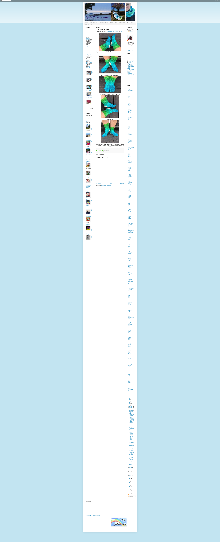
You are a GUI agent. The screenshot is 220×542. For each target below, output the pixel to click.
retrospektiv (130, 289)
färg (129, 154)
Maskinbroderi (130, 232)
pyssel (129, 271)
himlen (129, 183)
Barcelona (130, 92)
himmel (129, 184)
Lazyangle (130, 224)
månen (129, 245)
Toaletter (129, 346)
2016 (129, 478)
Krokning (129, 217)
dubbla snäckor (131, 61)
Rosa (129, 291)
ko (128, 210)
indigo (129, 190)
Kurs (129, 219)
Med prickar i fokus (131, 439)
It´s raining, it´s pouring (131, 461)
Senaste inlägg (98, 183)
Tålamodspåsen (88, 140)
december (131, 406)
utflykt (129, 361)
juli (129, 468)
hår (128, 188)
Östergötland (130, 394)
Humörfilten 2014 (130, 22)
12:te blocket (91, 219)
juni (130, 470)
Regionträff (130, 279)
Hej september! (131, 465)
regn (129, 280)
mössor (129, 250)
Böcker (129, 119)
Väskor (129, 384)
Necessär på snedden (89, 24)
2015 (129, 479)
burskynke (130, 117)
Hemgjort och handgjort (131, 434)
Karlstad (129, 201)
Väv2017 (130, 429)
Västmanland (130, 387)
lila (128, 225)
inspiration (130, 191)
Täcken (129, 357)
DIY (128, 128)
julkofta (129, 195)
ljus (128, 229)
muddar (129, 238)
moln (129, 236)
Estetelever (130, 140)
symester (129, 331)
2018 (129, 403)
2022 (129, 398)
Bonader (129, 109)
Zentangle (129, 390)
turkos (129, 352)
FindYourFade (130, 146)
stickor (129, 323)
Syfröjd (87, 199)
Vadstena (129, 365)
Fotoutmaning (130, 149)
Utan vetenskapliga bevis (131, 452)
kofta (129, 212)
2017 (129, 405)
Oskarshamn (130, 259)
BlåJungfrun (130, 104)
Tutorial (129, 353)
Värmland (129, 383)
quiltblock (130, 77)
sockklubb (129, 310)
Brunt (129, 113)
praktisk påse (130, 65)
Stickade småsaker (131, 317)
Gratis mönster (130, 166)
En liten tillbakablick (131, 418)
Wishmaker (131, 450)
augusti (130, 467)
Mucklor (129, 237)
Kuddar (129, 218)
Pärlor (129, 274)
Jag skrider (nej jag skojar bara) (131, 443)
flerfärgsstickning (131, 147)
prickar (129, 268)
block (129, 98)
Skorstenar (130, 302)
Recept (129, 278)
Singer (129, 296)
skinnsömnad (130, 298)
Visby (129, 376)
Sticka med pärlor (122, 22)
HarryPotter (130, 177)
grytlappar (129, 167)
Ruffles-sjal (131, 78)
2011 (129, 485)
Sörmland (129, 337)
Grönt (129, 169)
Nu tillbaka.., (87, 187)
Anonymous (87, 36)
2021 (129, 399)
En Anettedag (131, 454)
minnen (129, 233)
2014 (129, 481)
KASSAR (91, 236)
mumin (129, 240)
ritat (128, 290)
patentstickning (130, 265)
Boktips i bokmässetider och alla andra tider (131, 414)
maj (130, 471)
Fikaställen (130, 141)
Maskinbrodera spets (93, 22)
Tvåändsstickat (130, 354)
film (128, 142)
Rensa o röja (130, 284)
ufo (128, 359)
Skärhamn (130, 305)
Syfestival (129, 330)
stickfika (129, 319)
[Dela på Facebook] (106, 150)
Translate (131, 31)
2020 (129, 401)
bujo (129, 116)
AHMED (87, 29)
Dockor (129, 133)
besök (129, 96)
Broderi (129, 112)
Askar (129, 89)
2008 (129, 489)
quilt (129, 275)
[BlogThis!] (104, 150)
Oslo (129, 260)
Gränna (129, 168)
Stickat (129, 318)
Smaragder (131, 422)
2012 (129, 483)
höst (129, 189)
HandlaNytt (130, 176)
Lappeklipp (87, 177)
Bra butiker (130, 110)
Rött (129, 294)
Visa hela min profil (130, 50)
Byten (129, 118)
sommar (129, 312)
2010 (129, 486)
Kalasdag (130, 464)
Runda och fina (131, 426)
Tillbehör (129, 344)
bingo (129, 97)
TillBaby (129, 343)
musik (129, 243)
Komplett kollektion (131, 459)
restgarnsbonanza (131, 288)
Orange (129, 258)
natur (129, 251)
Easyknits (113, 74)
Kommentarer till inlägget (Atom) (106, 185)
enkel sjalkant (131, 60)
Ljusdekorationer (131, 230)
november (131, 407)
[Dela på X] (105, 150)
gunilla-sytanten (88, 216)
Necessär (91, 179)
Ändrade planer (131, 456)
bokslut (129, 106)
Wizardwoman (130, 389)
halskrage (129, 175)
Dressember (130, 134)
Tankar (129, 339)
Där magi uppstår (130, 424)
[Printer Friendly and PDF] (99, 151)
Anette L (130, 40)
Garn (129, 160)
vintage (129, 373)
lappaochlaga (130, 223)
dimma (129, 127)
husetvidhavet (130, 187)
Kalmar (129, 198)
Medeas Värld (88, 124)
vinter (129, 374)
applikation (130, 88)
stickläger (129, 322)
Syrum (129, 332)
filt (128, 143)
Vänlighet (129, 382)
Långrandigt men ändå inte (131, 436)
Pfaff (129, 266)
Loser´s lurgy (98, 51)
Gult (129, 170)
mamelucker (130, 231)
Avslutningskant (130, 90)
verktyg (129, 367)
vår (128, 377)
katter (129, 203)
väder (129, 380)
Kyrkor (129, 222)
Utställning (130, 364)
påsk (129, 272)
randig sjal (131, 59)
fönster (129, 155)
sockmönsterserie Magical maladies (112, 31)
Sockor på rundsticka (113, 22)
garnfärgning (130, 161)
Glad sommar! (91, 165)
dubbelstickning (130, 135)
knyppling (129, 209)
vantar (129, 366)
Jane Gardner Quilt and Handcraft (88, 190)
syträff (129, 333)
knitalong (129, 208)
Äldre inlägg (122, 183)
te (128, 340)
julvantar (129, 196)
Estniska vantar (91, 143)
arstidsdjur (87, 48)
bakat (129, 91)
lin (128, 226)
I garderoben (131, 457)
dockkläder (130, 132)
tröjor (129, 351)
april (130, 472)
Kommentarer (131, 496)
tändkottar (129, 358)
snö (128, 309)
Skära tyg (129, 304)
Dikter (129, 126)
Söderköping (130, 336)
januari (130, 476)
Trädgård (129, 350)
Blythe (129, 103)
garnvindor (130, 162)
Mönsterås (130, 247)
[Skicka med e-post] (103, 150)
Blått (129, 105)
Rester (129, 287)
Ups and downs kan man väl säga (131, 420)
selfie (129, 295)
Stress (129, 325)
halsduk (129, 174)
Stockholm (130, 324)
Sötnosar (129, 338)
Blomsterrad (130, 102)
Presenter (129, 267)
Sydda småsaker (131, 329)
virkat (129, 375)
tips (128, 345)
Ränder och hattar (131, 448)
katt (128, 202)
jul (128, 194)
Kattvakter (130, 432)
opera (129, 257)
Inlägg (130, 494)
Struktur (129, 326)
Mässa (129, 246)
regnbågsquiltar (130, 281)
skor (129, 301)
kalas (129, 197)
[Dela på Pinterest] (108, 150)
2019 (129, 402)
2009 (129, 487)
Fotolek (129, 148)
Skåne (129, 303)
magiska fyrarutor (131, 66)
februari (130, 475)
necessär (129, 76)
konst (129, 215)
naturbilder (130, 252)
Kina (129, 204)
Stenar (129, 316)
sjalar (129, 297)
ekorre (129, 139)
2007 (129, 490)
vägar (129, 381)
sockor (107, 151)
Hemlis (129, 181)
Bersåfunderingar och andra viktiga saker (131, 446)
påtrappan (130, 273)
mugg (129, 239)
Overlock (129, 261)
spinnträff (129, 315)
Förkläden (129, 156)
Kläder (129, 205)
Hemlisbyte (130, 182)
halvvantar (129, 71)
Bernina (129, 95)
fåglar (129, 153)
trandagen (130, 347)
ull (128, 360)
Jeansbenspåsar (131, 69)
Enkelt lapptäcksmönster (103, 22)
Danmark (129, 125)
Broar (129, 111)
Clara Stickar (88, 148)
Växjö (129, 388)
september (131, 410)
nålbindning (130, 254)
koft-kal (129, 211)
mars (130, 474)
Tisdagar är (92, 101)
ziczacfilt (130, 64)
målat (129, 244)
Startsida (86, 22)
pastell (129, 264)
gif (128, 163)
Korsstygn (129, 216)
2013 (129, 482)
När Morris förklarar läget (131, 428)
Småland (129, 308)
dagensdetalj (130, 122)
